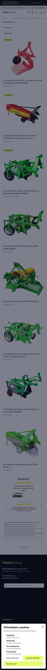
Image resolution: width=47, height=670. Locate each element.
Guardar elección (32, 658)
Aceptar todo (11, 664)
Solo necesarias (12, 658)
